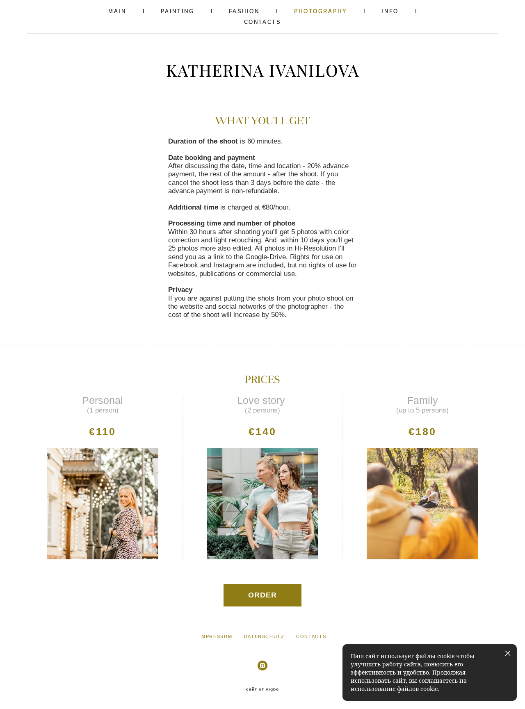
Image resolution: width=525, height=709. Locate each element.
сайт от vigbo (262, 689)
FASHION (244, 11)
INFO (389, 11)
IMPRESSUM (215, 636)
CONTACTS (311, 636)
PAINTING (177, 11)
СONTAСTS (262, 22)
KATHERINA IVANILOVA (262, 70)
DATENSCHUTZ (264, 636)
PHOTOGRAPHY (320, 11)
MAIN (117, 11)
